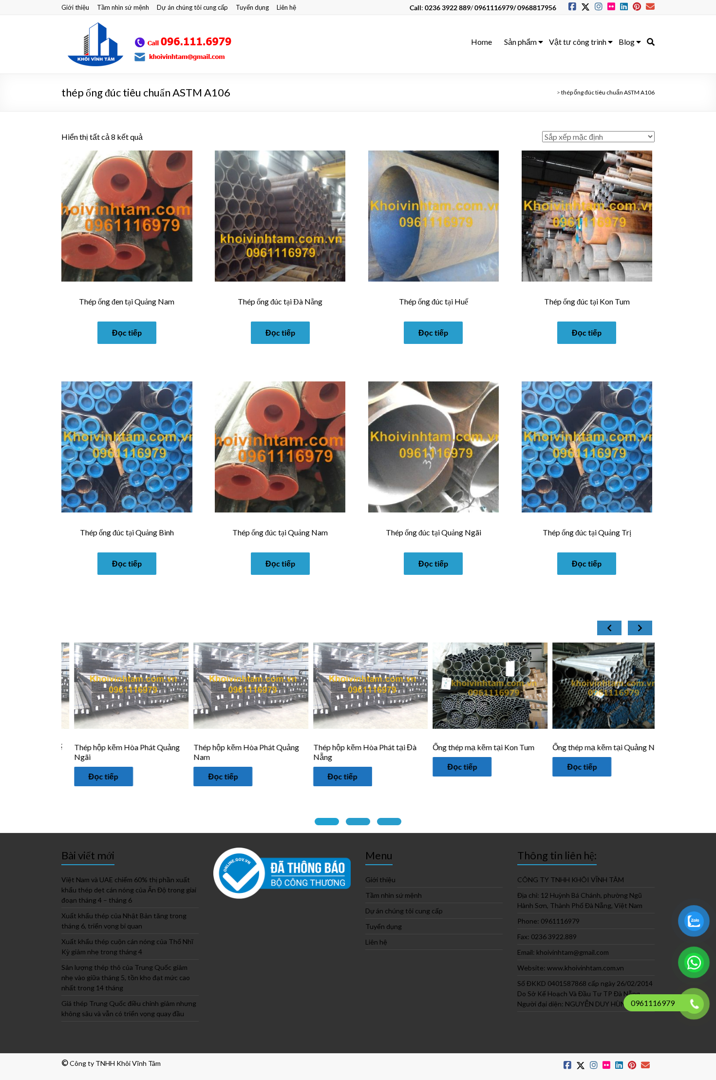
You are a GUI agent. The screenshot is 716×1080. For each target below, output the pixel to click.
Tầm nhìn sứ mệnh (123, 7)
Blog (627, 41)
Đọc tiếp (127, 332)
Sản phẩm (520, 41)
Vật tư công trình (577, 41)
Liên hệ (286, 7)
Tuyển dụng (252, 7)
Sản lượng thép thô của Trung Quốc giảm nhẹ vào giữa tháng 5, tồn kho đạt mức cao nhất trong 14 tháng (125, 977)
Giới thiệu (75, 7)
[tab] (327, 821)
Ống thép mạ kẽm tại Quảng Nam (618, 747)
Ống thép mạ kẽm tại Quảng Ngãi (498, 747)
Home (481, 41)
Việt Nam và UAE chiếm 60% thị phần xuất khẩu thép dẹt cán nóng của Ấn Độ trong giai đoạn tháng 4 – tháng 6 (128, 889)
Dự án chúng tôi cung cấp (192, 7)
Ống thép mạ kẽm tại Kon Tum (373, 747)
